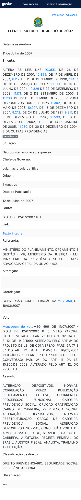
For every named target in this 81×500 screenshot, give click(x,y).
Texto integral (13, 233)
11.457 (73, 79)
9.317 (68, 112)
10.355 (50, 70)
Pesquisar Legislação (64, 14)
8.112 (15, 79)
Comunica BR (30, 4)
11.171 (17, 93)
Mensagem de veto (18, 326)
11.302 (55, 103)
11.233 (7, 98)
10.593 (55, 117)
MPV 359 (65, 301)
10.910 (55, 84)
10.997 (32, 108)
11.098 (41, 122)
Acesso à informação (59, 4)
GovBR (7, 4)
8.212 (16, 112)
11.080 (22, 127)
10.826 (34, 89)
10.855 (41, 74)
